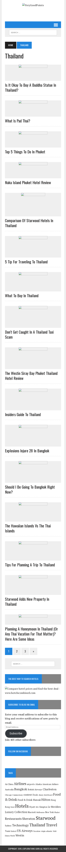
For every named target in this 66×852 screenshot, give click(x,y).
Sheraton (28, 819)
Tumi (7, 831)
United (13, 831)
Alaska (38, 784)
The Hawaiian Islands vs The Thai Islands (28, 528)
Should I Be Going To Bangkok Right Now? (30, 489)
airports (31, 784)
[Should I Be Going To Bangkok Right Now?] (33, 480)
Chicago (8, 795)
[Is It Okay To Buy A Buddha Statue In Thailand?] (33, 78)
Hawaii (37, 800)
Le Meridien (54, 806)
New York (49, 812)
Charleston (49, 789)
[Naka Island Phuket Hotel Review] (33, 176)
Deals (35, 794)
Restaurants (13, 819)
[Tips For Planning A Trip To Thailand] (33, 558)
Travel (51, 825)
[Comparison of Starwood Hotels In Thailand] (33, 214)
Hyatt (32, 806)
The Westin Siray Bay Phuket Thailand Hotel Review (31, 375)
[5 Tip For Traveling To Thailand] (33, 255)
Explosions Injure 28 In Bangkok (27, 450)
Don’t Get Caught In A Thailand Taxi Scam (29, 334)
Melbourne (41, 812)
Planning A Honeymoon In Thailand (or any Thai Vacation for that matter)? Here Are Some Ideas (31, 634)
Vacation (36, 831)
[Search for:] (33, 664)
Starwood (45, 818)
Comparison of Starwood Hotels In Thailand (29, 222)
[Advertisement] (35, 13)
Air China (9, 784)
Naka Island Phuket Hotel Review (28, 182)
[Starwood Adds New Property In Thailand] (33, 592)
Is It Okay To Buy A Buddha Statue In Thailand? (30, 87)
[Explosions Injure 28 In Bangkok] (33, 444)
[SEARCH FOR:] (33, 32)
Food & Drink (25, 799)
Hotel (13, 807)
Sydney (8, 825)
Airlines (20, 783)
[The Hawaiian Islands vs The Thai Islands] (33, 519)
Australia (9, 789)
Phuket (57, 812)
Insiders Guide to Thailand (23, 414)
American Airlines (50, 784)
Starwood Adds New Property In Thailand (27, 601)
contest (28, 794)
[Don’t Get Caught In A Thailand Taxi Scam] (33, 325)
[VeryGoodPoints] (33, 5)
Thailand (37, 825)
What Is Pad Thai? (17, 121)
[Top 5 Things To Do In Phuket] (33, 145)
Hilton (45, 800)
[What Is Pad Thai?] (33, 114)
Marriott (32, 812)
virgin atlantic (46, 831)
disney (41, 795)
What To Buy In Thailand (21, 295)
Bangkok (20, 789)
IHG (37, 807)
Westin (20, 835)
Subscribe (15, 733)
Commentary (17, 795)
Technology (20, 825)
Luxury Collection (16, 812)
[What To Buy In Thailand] (33, 289)
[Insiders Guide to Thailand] (33, 408)
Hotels (22, 806)
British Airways (35, 789)
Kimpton (43, 807)
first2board (48, 795)
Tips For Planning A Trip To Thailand (30, 565)
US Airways (25, 831)
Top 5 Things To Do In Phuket (25, 151)
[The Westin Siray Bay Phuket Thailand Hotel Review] (33, 367)
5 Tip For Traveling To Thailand (26, 262)
